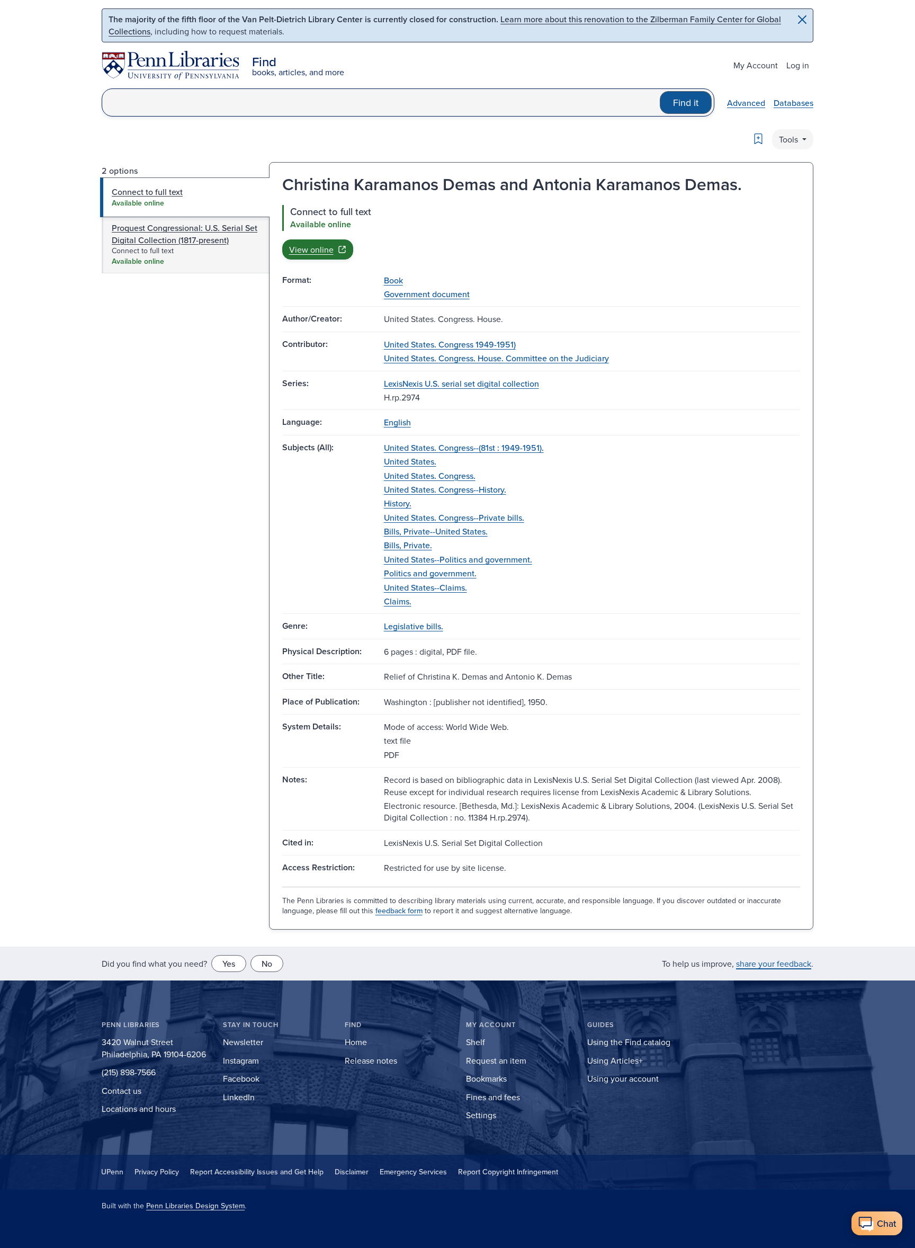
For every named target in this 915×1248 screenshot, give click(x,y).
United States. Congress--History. (445, 489)
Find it (685, 102)
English (397, 422)
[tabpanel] (541, 232)
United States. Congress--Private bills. (454, 517)
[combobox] (381, 102)
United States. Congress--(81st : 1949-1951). (464, 447)
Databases (793, 103)
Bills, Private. (408, 545)
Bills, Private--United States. (436, 531)
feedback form (399, 910)
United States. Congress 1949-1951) (450, 344)
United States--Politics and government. (458, 559)
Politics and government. (430, 573)
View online (311, 249)
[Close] (802, 19)
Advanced (746, 103)
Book (393, 280)
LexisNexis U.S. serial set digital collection (461, 383)
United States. (410, 461)
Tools (789, 139)
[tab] (185, 197)
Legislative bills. (413, 626)
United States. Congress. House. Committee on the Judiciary (496, 358)
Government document (427, 294)
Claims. (397, 601)
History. (397, 503)
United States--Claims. (425, 587)
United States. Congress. (430, 476)
